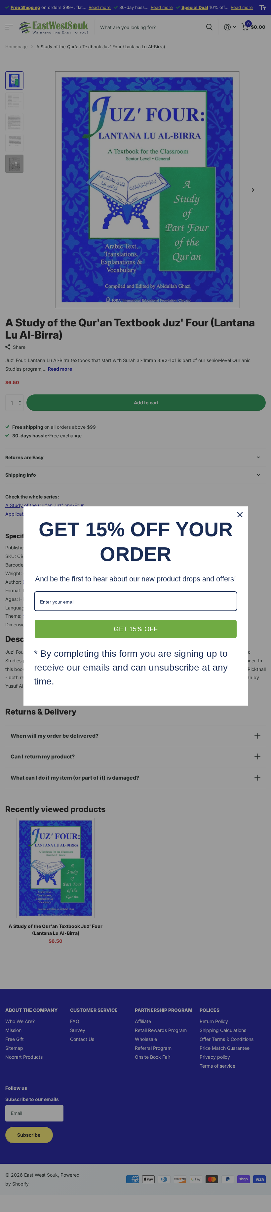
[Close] (240, 514)
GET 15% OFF (136, 629)
